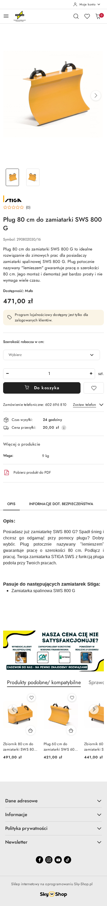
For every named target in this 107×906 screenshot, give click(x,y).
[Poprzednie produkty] (13, 709)
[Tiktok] (67, 859)
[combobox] (51, 355)
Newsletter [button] (16, 842)
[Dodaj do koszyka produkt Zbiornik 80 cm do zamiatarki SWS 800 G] (30, 730)
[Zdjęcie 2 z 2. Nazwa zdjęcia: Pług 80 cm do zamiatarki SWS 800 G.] (33, 177)
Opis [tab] (11, 503)
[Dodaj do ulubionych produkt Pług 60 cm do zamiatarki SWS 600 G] (72, 698)
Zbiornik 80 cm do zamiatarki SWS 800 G (19, 746)
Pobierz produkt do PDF (32, 472)
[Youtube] (58, 859)
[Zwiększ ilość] (91, 374)
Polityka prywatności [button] (26, 828)
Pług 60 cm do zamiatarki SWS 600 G (60, 746)
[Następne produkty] (94, 709)
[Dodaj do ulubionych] (94, 388)
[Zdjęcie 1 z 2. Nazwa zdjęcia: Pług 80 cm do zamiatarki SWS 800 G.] (12, 177)
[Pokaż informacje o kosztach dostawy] (64, 428)
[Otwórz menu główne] (6, 16)
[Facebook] (39, 859)
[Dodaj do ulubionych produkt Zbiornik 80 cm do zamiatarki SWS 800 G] (31, 698)
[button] (96, 95)
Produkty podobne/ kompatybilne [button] (44, 682)
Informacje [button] (16, 814)
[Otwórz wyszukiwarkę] (76, 16)
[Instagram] (48, 859)
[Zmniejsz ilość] (7, 374)
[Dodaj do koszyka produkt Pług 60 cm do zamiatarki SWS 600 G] (71, 730)
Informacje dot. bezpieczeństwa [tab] (61, 503)
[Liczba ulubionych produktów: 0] (87, 16)
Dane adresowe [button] (21, 800)
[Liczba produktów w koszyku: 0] (98, 16)
